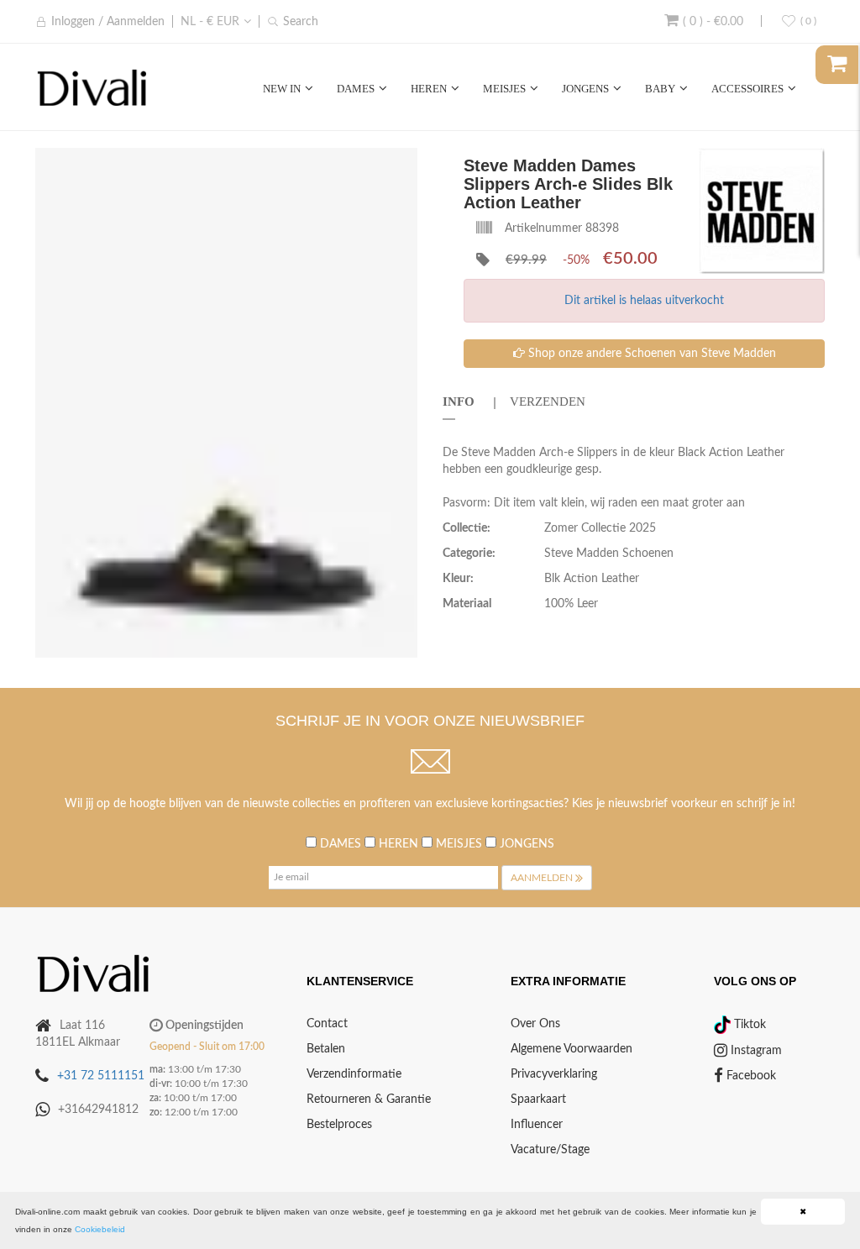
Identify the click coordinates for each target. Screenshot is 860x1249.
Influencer (537, 1125)
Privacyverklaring (554, 1074)
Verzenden (547, 401)
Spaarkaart (538, 1099)
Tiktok (748, 1025)
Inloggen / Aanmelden (108, 22)
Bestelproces (339, 1125)
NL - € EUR (210, 22)
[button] (402, 163)
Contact (327, 1024)
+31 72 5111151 (100, 1076)
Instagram (754, 1051)
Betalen (326, 1049)
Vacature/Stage (550, 1150)
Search (300, 22)
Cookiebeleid (100, 1229)
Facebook (749, 1076)
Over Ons (535, 1024)
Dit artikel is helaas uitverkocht (644, 301)
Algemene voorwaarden (571, 1049)
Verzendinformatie (354, 1074)
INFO (459, 401)
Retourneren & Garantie (369, 1099)
